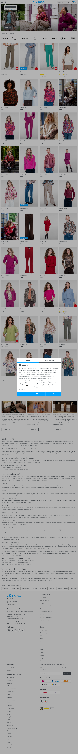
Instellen (24, 394)
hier (27, 385)
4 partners (45, 372)
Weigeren (38, 394)
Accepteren (53, 394)
